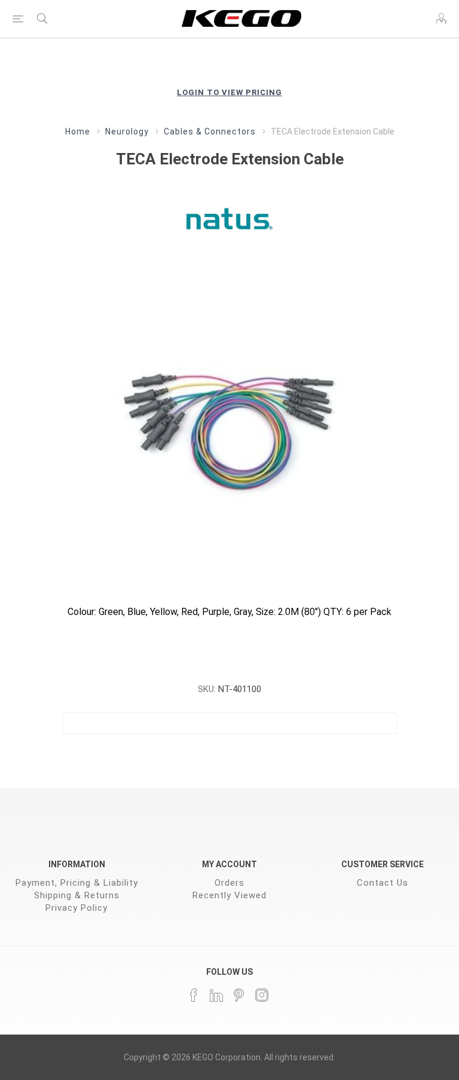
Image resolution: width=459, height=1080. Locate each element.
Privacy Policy (76, 907)
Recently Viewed (229, 895)
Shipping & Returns (77, 895)
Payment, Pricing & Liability (77, 882)
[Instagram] (261, 995)
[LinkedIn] (216, 995)
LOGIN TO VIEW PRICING (229, 92)
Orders (229, 882)
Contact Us (382, 882)
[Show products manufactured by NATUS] (229, 218)
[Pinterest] (239, 995)
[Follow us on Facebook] (193, 995)
